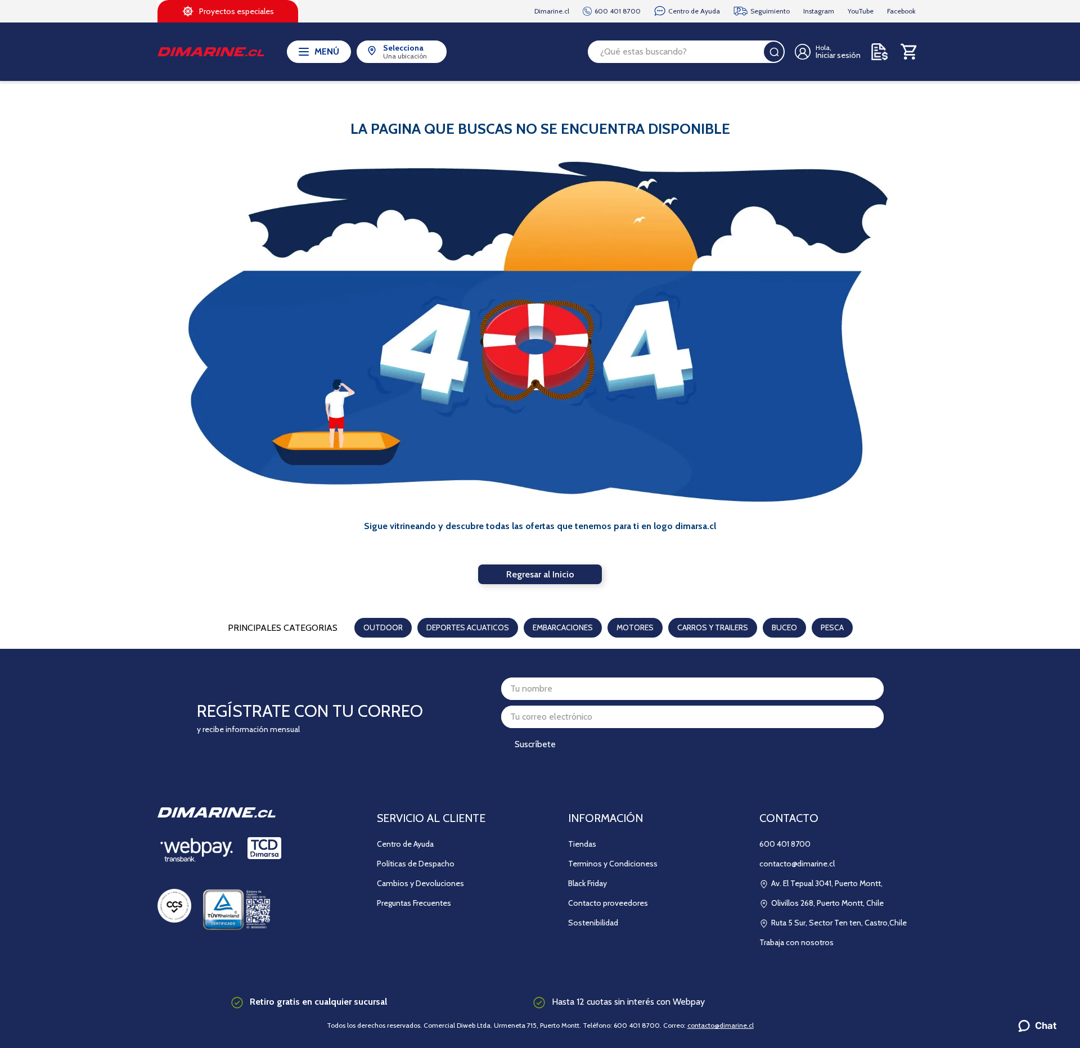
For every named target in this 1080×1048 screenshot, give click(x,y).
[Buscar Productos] (774, 52)
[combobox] (686, 51)
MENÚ (326, 51)
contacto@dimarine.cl (720, 1025)
